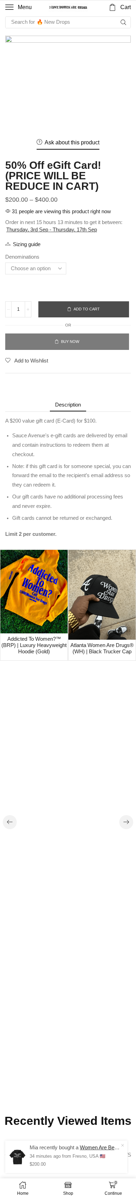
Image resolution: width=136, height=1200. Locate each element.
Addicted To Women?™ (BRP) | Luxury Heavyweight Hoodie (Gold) (34, 645)
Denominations (22, 257)
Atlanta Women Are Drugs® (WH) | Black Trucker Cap (102, 648)
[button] (18, 7)
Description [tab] (68, 405)
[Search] (123, 22)
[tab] (68, 404)
